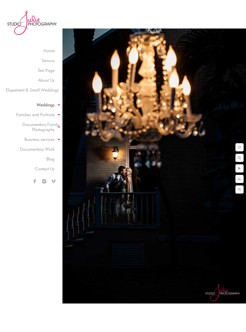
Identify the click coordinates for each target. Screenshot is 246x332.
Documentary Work (37, 149)
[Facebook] (35, 181)
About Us (46, 80)
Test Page (46, 70)
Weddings (46, 104)
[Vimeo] (53, 181)
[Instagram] (44, 181)
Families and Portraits (35, 114)
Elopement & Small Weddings (32, 89)
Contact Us (45, 168)
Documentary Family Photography (40, 127)
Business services (40, 139)
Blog (50, 158)
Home (49, 50)
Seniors (48, 60)
